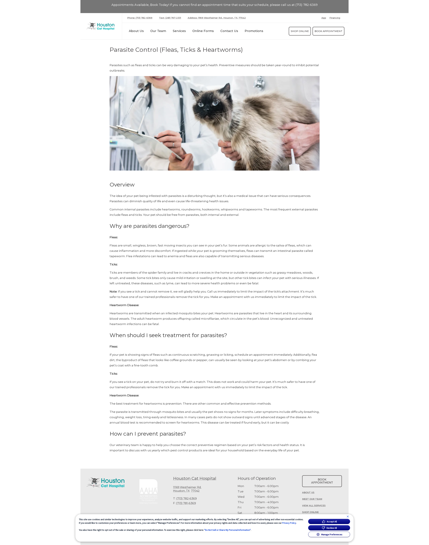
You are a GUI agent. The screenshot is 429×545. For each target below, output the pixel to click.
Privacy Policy (289, 522)
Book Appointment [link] (328, 31)
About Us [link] (308, 492)
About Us (136, 31)
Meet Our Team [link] (312, 499)
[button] (150, 491)
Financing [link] (334, 18)
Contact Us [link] (229, 31)
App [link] (323, 18)
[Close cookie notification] (347, 516)
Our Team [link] (158, 31)
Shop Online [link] (300, 31)
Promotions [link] (254, 31)
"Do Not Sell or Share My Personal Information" (227, 529)
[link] (102, 26)
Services (179, 31)
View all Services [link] (314, 505)
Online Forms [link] (203, 31)
